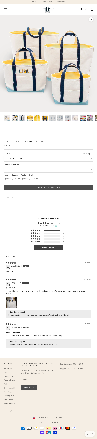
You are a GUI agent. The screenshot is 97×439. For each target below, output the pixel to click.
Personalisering (9, 380)
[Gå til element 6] (45, 118)
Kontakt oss (8, 392)
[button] (35, 230)
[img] (11, 263)
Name (6, 175)
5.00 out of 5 (55, 223)
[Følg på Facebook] (5, 411)
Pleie (5, 384)
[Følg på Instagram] (11, 411)
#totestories (8, 376)
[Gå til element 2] (14, 118)
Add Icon (24, 175)
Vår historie (8, 368)
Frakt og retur (9, 396)
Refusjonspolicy (9, 403)
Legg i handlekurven (48, 187)
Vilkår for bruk (9, 400)
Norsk (59, 418)
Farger (6, 372)
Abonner (29, 387)
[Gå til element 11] (82, 118)
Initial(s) (15, 175)
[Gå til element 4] (29, 118)
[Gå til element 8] (60, 118)
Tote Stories (9, 138)
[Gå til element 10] (75, 118)
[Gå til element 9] (67, 118)
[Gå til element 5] (37, 118)
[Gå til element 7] (52, 118)
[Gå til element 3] (22, 118)
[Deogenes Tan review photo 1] (11, 302)
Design (31, 175)
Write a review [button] (48, 247)
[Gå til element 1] (7, 118)
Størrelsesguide (87, 154)
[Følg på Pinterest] (17, 411)
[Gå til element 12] (90, 118)
